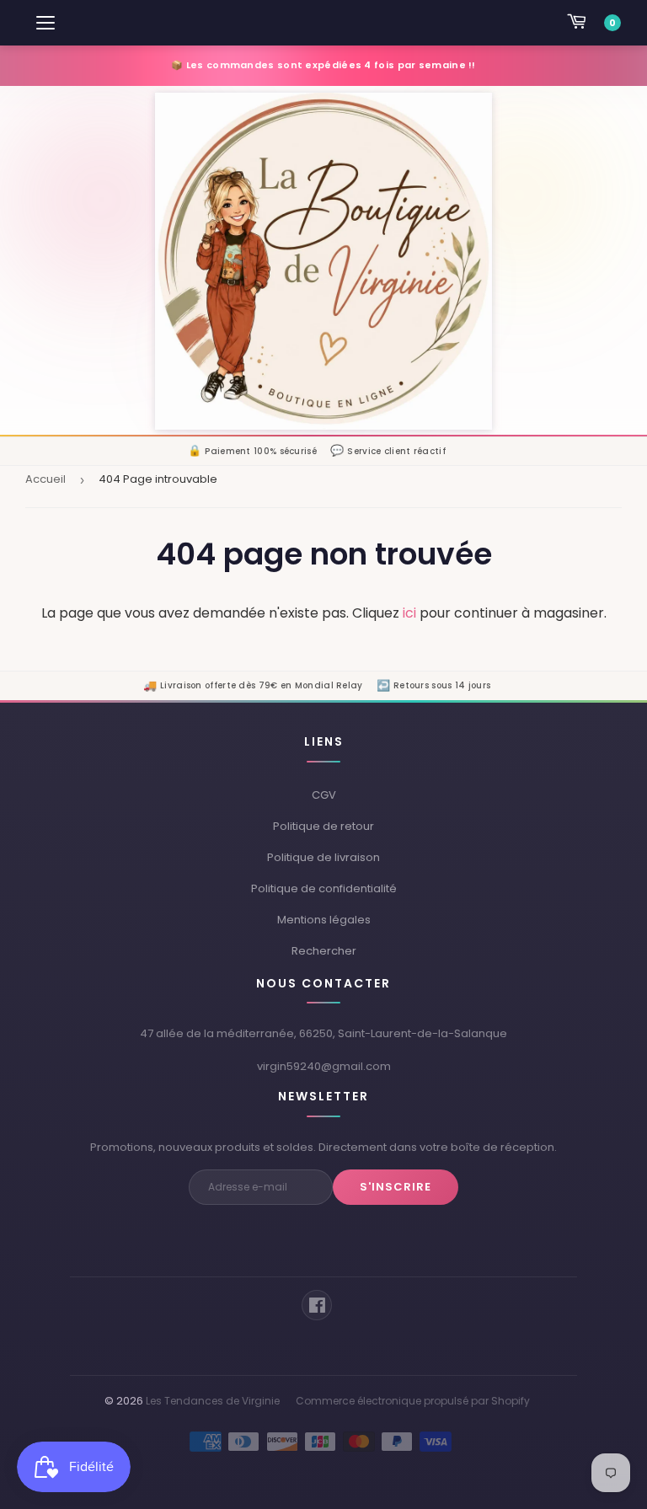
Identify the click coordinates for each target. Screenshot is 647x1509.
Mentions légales (324, 920)
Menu (46, 23)
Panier (613, 22)
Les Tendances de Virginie (213, 1401)
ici (409, 613)
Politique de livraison (323, 857)
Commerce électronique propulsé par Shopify (413, 1401)
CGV (324, 795)
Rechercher (323, 951)
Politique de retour (323, 826)
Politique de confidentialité (324, 888)
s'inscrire (395, 1187)
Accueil (45, 479)
